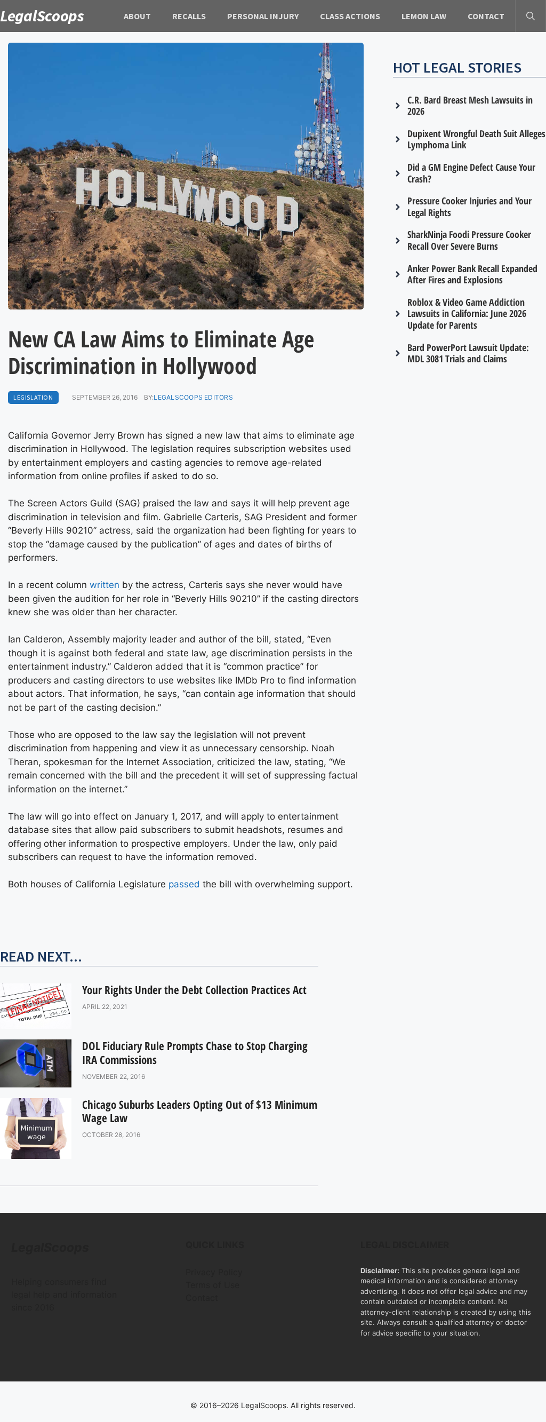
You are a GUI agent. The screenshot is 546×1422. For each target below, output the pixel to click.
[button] (530, 16)
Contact (486, 16)
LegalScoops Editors (193, 397)
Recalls (189, 16)
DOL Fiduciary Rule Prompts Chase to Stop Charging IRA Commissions (195, 1052)
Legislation (33, 397)
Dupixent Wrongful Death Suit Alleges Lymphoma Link (476, 139)
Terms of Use (212, 1285)
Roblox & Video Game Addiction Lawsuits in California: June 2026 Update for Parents (466, 313)
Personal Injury (263, 16)
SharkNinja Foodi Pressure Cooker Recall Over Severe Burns (469, 240)
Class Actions (350, 16)
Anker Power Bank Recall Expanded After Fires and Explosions (472, 274)
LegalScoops (42, 15)
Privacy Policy (214, 1272)
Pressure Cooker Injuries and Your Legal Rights (469, 206)
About (137, 16)
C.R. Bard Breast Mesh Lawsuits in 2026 (470, 105)
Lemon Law (424, 16)
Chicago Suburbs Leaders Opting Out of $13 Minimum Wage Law (199, 1111)
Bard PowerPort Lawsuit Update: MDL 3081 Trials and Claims (468, 353)
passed (184, 884)
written (104, 584)
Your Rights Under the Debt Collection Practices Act (194, 989)
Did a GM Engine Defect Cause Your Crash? (471, 173)
